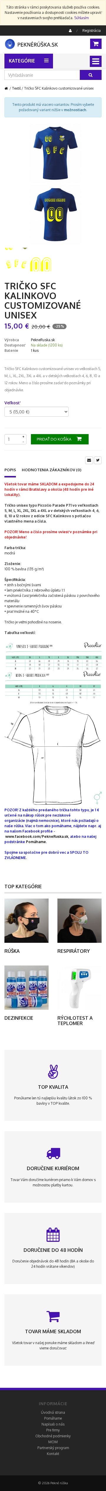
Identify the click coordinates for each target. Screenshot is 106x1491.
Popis (10, 469)
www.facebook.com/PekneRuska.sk (36, 836)
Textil (16, 88)
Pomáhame (36, 842)
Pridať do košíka (54, 439)
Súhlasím (81, 18)
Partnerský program (53, 1448)
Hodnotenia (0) (51, 469)
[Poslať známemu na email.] (89, 460)
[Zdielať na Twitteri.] (98, 460)
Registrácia (91, 30)
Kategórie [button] (22, 61)
